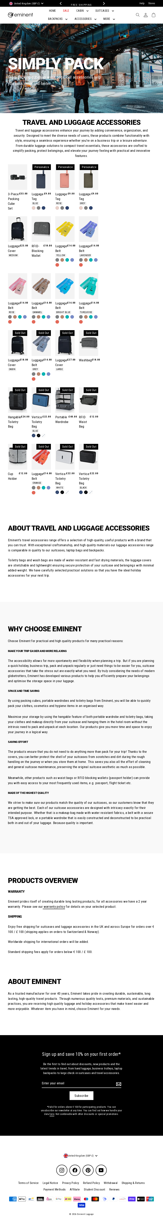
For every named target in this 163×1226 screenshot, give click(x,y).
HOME (52, 10)
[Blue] (44, 208)
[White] (44, 436)
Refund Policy (91, 1183)
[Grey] (39, 208)
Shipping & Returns (133, 1183)
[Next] (102, 3)
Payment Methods (55, 1189)
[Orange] (57, 265)
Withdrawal (110, 1183)
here (51, 1114)
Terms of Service (28, 1183)
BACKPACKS (55, 18)
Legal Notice (50, 1183)
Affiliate (75, 1189)
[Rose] (34, 208)
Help (142, 3)
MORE (107, 18)
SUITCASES (102, 10)
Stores (151, 3)
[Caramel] (62, 260)
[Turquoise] (67, 260)
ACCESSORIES (83, 18)
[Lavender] (72, 260)
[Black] (39, 436)
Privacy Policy (70, 1183)
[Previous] (60, 3)
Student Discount (94, 1189)
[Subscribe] (118, 1084)
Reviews (114, 1189)
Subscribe (81, 1096)
